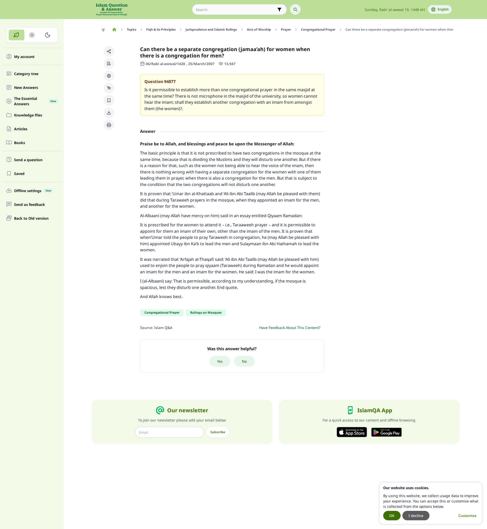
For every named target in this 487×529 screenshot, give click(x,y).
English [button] (443, 9)
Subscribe (217, 432)
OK (391, 515)
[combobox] (236, 9)
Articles (20, 128)
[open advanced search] (279, 9)
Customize (467, 515)
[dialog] (431, 503)
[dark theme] (47, 35)
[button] (109, 51)
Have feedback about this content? (289, 327)
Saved (19, 173)
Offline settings (32, 190)
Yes (220, 361)
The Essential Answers (35, 101)
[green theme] (16, 35)
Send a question (28, 159)
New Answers (26, 87)
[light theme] (32, 35)
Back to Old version (31, 218)
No (244, 361)
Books (19, 142)
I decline (416, 515)
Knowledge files (28, 115)
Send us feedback (29, 204)
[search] (295, 9)
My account (24, 56)
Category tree (26, 73)
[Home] (114, 29)
